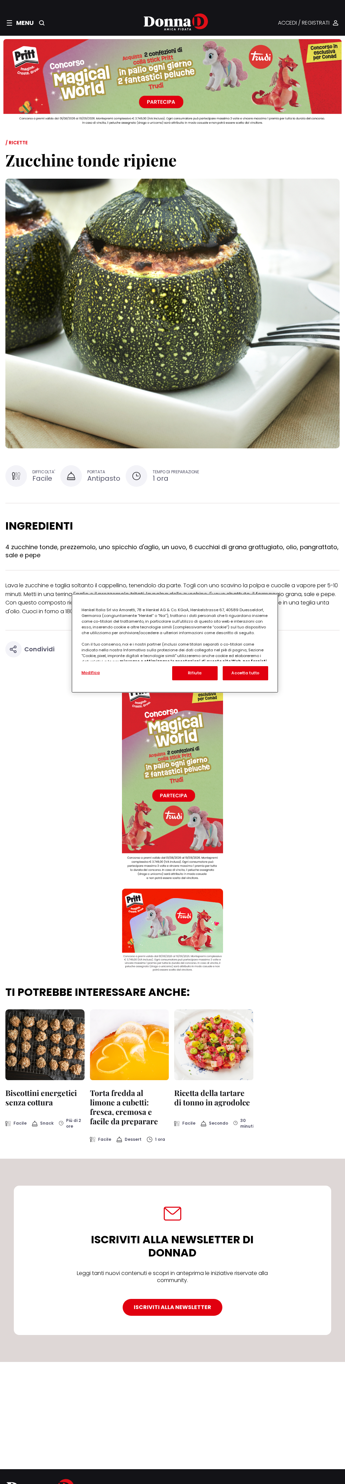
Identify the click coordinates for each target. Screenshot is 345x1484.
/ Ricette (16, 142)
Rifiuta (195, 673)
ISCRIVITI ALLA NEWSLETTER (172, 1307)
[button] (20, 23)
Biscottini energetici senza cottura (41, 1097)
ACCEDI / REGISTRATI (304, 23)
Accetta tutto (245, 673)
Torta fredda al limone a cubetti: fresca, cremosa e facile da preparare (124, 1107)
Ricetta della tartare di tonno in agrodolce (212, 1097)
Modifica (91, 672)
